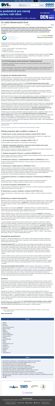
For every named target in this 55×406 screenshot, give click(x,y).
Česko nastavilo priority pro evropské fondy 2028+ (15, 364)
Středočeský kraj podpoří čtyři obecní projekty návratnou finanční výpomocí (20, 370)
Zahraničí (5, 349)
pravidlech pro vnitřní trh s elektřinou (25, 267)
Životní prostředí (6, 336)
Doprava (5, 337)
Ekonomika (5, 325)
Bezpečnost (5, 348)
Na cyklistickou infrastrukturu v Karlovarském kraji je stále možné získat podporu (22, 361)
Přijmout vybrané (10, 403)
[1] (14, 243)
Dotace (52, 24)
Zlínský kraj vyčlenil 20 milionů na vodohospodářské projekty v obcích (19, 362)
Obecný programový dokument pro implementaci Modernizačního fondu (19, 127)
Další (4, 377)
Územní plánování (7, 339)
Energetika (5, 345)
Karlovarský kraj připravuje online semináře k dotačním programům (18, 367)
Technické (21, 403)
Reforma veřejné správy (8, 327)
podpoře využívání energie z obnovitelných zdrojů (35, 269)
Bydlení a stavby (6, 328)
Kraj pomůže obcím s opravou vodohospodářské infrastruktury (17, 368)
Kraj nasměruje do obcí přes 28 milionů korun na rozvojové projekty (19, 371)
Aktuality (5, 324)
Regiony (4, 330)
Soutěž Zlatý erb (6, 352)
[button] (23, 5)
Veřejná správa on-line (8, 343)
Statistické (29, 403)
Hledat (41, 5)
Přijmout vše (45, 403)
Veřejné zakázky (6, 333)
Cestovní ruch (6, 346)
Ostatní (4, 351)
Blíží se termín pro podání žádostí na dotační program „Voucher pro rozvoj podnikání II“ (23, 372)
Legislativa (5, 331)
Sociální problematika (8, 334)
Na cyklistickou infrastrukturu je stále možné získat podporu (17, 365)
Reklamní (37, 403)
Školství (4, 342)
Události (5, 322)
